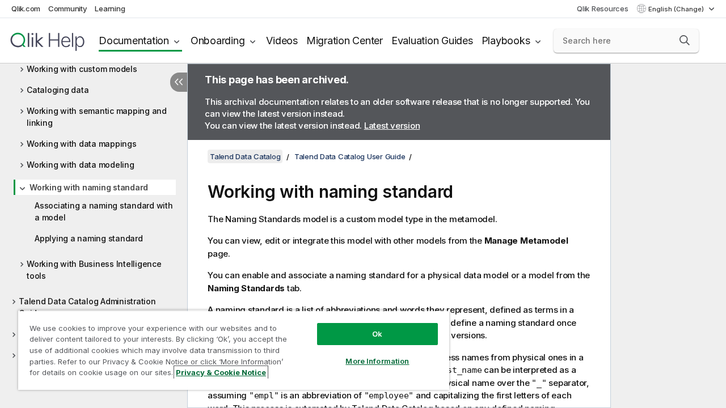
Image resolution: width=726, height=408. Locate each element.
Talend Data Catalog (245, 156)
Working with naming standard (88, 187)
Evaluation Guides (432, 40)
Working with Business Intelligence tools (94, 269)
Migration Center (344, 40)
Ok (377, 333)
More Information (377, 361)
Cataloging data (57, 90)
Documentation (134, 40)
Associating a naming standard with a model (104, 211)
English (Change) (677, 9)
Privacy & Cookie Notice (221, 372)
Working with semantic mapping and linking (97, 117)
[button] (684, 40)
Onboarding (218, 40)
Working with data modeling (80, 164)
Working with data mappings (82, 143)
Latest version (392, 125)
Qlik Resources (602, 8)
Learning (110, 8)
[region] (233, 350)
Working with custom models (82, 69)
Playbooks (506, 40)
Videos (282, 40)
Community (67, 8)
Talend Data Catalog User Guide (350, 156)
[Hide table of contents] (178, 82)
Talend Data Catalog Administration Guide (87, 307)
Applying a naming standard (89, 238)
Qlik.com (25, 8)
